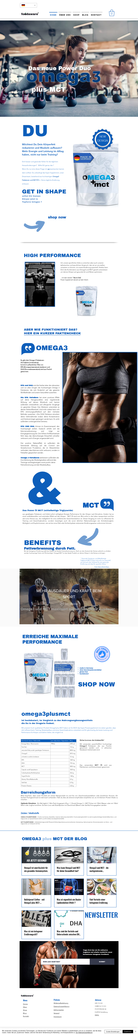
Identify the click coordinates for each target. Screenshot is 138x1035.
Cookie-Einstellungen (113, 1032)
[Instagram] (106, 1022)
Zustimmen (127, 1032)
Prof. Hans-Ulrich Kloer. (102, 567)
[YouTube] (111, 1022)
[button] (111, 13)
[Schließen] (135, 1031)
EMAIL (97, 1015)
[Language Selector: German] (28, 5)
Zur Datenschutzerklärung (84, 1032)
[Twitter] (102, 1022)
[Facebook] (97, 1022)
